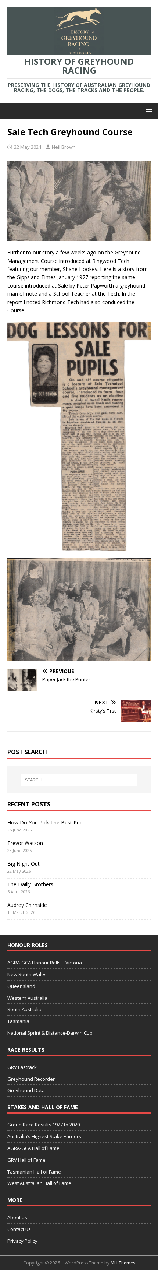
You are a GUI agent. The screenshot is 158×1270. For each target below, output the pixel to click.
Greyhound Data (26, 1090)
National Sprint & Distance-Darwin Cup (50, 1033)
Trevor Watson (25, 843)
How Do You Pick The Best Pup (45, 822)
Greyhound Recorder (31, 1079)
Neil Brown (64, 147)
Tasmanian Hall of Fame (34, 1171)
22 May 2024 (27, 147)
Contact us (19, 1229)
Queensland (21, 986)
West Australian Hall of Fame (39, 1183)
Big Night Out (23, 863)
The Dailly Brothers (30, 884)
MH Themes (123, 1263)
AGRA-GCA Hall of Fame (33, 1148)
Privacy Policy (22, 1241)
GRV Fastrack (22, 1067)
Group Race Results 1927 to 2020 (43, 1124)
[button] (148, 110)
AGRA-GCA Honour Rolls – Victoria (44, 962)
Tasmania (18, 1021)
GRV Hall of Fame (26, 1160)
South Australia (24, 1009)
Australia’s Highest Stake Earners (44, 1136)
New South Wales (27, 974)
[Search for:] (79, 780)
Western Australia (27, 998)
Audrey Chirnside (27, 904)
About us (17, 1217)
